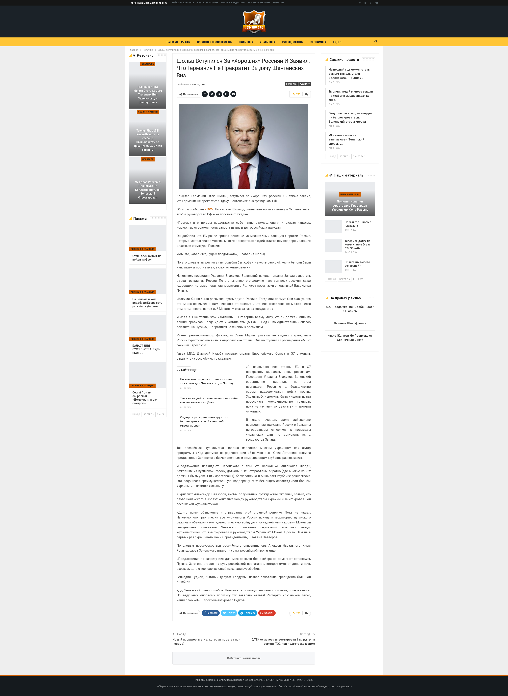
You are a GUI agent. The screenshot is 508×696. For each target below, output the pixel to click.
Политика (246, 42)
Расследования (292, 42)
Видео (337, 42)
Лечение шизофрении (350, 323)
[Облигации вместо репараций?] (333, 266)
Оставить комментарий (245, 658)
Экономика (318, 42)
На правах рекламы (259, 2)
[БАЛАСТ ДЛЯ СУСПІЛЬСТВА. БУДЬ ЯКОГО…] (147, 328)
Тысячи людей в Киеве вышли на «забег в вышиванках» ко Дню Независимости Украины (148, 140)
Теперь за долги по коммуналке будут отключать (357, 244)
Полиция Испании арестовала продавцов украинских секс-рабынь (350, 205)
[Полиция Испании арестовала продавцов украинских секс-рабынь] (350, 199)
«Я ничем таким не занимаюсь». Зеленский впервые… (346, 139)
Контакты (278, 2)
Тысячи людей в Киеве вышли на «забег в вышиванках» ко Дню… (351, 96)
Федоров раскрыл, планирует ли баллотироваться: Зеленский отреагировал (204, 421)
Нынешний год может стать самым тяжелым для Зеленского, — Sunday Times (148, 94)
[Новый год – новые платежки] (333, 226)
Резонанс (305, 84)
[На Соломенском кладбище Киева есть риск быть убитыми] (147, 281)
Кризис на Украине (207, 2)
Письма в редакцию (233, 2)
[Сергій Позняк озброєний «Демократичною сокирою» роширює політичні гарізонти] (147, 375)
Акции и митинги (148, 112)
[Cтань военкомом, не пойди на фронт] (147, 238)
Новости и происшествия (214, 42)
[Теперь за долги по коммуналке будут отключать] (333, 245)
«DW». (209, 209)
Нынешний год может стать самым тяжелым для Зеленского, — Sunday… (349, 74)
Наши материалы (178, 42)
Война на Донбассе (183, 2)
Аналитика (267, 42)
